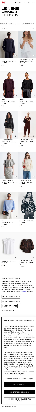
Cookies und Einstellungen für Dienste (19, 399)
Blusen (24, 291)
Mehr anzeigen (8, 310)
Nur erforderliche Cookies (19, 392)
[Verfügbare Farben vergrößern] (3, 65)
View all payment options (9, 406)
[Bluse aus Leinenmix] (9, 245)
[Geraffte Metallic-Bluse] (9, 165)
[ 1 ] (31, 28)
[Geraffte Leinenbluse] (9, 84)
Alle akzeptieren (19, 384)
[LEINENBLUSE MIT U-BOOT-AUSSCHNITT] (9, 44)
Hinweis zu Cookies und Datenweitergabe (19, 379)
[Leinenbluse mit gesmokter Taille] (9, 125)
